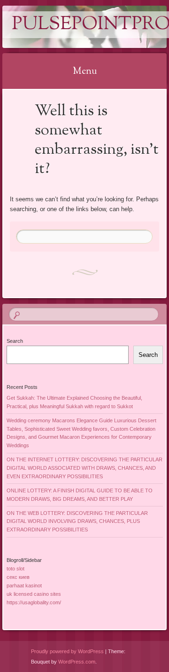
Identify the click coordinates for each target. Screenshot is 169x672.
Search (15, 341)
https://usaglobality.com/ (34, 602)
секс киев (18, 577)
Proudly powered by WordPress (67, 651)
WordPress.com (76, 661)
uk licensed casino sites (34, 594)
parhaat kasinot (24, 585)
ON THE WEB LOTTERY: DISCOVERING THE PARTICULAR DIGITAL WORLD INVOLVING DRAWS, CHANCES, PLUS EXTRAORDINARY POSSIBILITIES (77, 521)
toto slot (15, 568)
